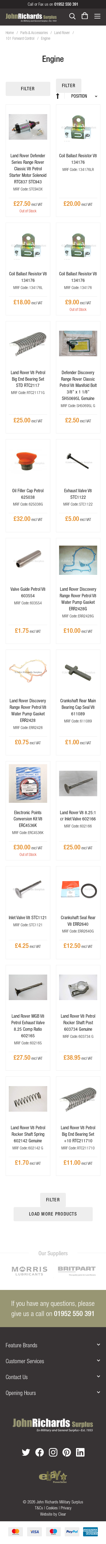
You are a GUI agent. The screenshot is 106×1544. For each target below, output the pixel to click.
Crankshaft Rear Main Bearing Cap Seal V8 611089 (78, 707)
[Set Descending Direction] (60, 96)
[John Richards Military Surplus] (53, 1425)
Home (10, 32)
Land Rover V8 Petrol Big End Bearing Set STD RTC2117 (28, 379)
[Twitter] (26, 1452)
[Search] (72, 15)
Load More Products (53, 1214)
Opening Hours (21, 1393)
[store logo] (31, 17)
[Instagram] (53, 1452)
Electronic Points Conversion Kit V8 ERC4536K (28, 819)
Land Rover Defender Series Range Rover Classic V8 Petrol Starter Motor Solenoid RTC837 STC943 (27, 168)
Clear (62, 1514)
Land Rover (62, 32)
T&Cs (39, 1507)
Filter (28, 88)
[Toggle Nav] (97, 15)
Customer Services (25, 1361)
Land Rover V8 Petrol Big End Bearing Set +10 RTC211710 (78, 1134)
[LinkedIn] (80, 1452)
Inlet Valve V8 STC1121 (28, 917)
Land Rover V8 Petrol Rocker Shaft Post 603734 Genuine (78, 1022)
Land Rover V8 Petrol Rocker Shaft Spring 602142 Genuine (28, 1134)
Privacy (66, 1507)
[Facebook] (39, 1452)
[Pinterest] (66, 1452)
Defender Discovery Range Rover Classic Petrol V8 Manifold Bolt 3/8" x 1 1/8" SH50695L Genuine (78, 385)
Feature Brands (21, 1345)
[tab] (53, 1345)
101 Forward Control (20, 38)
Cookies (52, 1507)
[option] (49, 1272)
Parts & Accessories (34, 32)
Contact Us (17, 1377)
